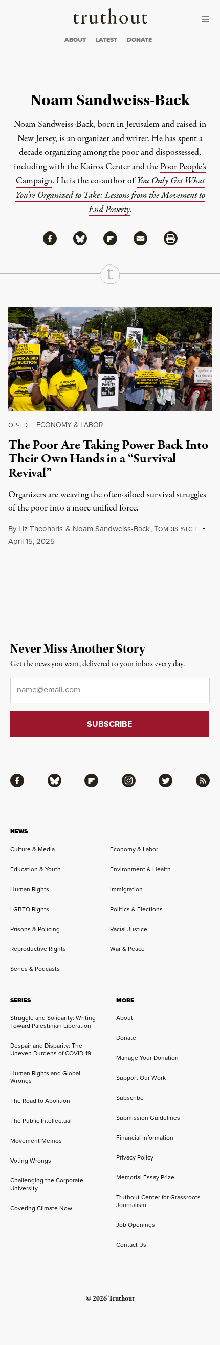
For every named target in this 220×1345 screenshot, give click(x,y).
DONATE (139, 39)
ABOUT (75, 39)
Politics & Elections (136, 909)
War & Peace (127, 948)
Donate (126, 1037)
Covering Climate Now (41, 1207)
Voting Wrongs (30, 1160)
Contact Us (131, 1244)
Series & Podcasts (35, 968)
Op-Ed (18, 424)
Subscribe (130, 1097)
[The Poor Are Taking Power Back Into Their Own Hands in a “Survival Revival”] (110, 359)
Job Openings (135, 1224)
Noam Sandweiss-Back (111, 528)
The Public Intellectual (41, 1120)
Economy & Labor (69, 425)
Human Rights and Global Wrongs (45, 1077)
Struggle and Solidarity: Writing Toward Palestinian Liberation (53, 1021)
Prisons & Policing (35, 928)
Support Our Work (141, 1077)
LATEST (106, 39)
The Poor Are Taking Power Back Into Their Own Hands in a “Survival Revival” (108, 459)
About (124, 1017)
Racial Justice (128, 928)
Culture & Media (32, 849)
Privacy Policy (134, 1157)
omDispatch (175, 529)
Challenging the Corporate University (46, 1184)
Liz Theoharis (40, 528)
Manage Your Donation (147, 1057)
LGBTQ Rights (29, 909)
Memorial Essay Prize (145, 1177)
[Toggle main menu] (208, 19)
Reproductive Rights (38, 948)
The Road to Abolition (40, 1100)
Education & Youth (35, 869)
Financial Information (144, 1137)
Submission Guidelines (148, 1117)
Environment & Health (140, 869)
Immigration (126, 889)
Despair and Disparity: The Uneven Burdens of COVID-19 (50, 1049)
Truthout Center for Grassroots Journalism (158, 1201)
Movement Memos (36, 1140)
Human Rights (29, 889)
